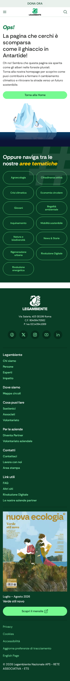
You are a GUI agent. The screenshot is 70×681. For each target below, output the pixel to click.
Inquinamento (18, 223)
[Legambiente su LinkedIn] (58, 334)
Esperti (7, 372)
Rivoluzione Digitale (51, 253)
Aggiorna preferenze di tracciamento (27, 648)
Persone (8, 367)
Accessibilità (11, 641)
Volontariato (11, 420)
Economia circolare (52, 192)
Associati (9, 414)
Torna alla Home (35, 95)
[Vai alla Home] (35, 12)
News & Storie (52, 238)
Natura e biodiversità (18, 238)
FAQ (5, 483)
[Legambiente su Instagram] (35, 334)
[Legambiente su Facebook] (12, 334)
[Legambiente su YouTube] (46, 334)
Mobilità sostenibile (52, 223)
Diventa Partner (13, 435)
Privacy (8, 627)
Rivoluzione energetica (18, 268)
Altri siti (8, 489)
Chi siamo (9, 361)
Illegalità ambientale (51, 208)
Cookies (8, 634)
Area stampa (11, 468)
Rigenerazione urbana (18, 253)
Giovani (18, 207)
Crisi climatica (18, 192)
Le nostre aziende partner (20, 500)
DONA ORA (35, 3)
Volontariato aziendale (17, 441)
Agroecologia (18, 177)
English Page (11, 656)
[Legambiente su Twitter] (23, 334)
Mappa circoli (12, 393)
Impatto (8, 378)
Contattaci (10, 456)
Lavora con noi (12, 462)
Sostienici (9, 408)
